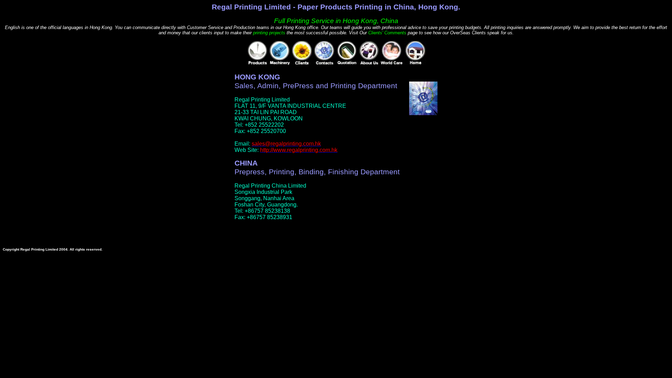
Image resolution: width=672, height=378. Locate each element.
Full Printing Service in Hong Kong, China (336, 20)
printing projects (269, 32)
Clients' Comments (387, 32)
